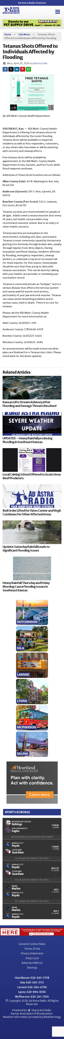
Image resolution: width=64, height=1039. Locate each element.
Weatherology (52, 1017)
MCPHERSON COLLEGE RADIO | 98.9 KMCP (32, 837)
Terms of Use (32, 948)
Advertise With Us (32, 963)
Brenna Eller (40, 63)
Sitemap (32, 967)
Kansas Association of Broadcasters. (32, 1013)
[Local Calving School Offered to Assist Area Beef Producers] (32, 460)
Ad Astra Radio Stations (32, 2)
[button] (57, 12)
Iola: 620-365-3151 (32, 982)
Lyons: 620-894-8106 (32, 992)
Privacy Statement (32, 953)
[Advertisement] (32, 23)
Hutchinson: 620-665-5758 (32, 977)
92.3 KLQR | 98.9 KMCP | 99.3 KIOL (32, 858)
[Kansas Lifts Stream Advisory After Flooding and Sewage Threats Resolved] (32, 387)
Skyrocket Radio (41, 1010)
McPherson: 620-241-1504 (32, 996)
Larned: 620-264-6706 (32, 987)
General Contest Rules (32, 944)
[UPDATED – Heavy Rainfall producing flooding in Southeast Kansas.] (32, 424)
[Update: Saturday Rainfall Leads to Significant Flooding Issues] (32, 532)
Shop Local (32, 958)
